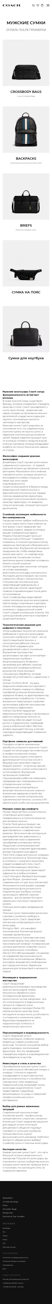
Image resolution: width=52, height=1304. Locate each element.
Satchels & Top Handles (13, 1216)
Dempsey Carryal (9, 1247)
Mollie (5, 1240)
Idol (4, 1243)
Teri (4, 1232)
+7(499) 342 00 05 (9, 1287)
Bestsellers (8, 1198)
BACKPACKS (26, 158)
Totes (5, 1205)
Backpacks (8, 1213)
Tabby (5, 1236)
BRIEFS (26, 225)
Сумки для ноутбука (26, 358)
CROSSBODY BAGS (26, 92)
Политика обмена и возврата (14, 1261)
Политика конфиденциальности (15, 1258)
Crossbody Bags (10, 1201)
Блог (4, 1269)
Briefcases (6, 1228)
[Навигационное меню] (47, 5)
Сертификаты (8, 1265)
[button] (33, 5)
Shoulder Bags (9, 1209)
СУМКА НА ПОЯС (26, 292)
